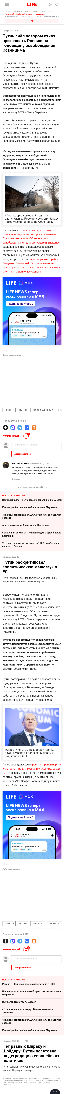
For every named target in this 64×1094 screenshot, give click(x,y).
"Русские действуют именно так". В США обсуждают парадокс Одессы (31, 544)
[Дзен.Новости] (5, 428)
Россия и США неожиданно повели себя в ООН (28, 984)
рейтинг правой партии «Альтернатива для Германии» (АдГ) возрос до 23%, (32, 768)
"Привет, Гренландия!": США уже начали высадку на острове (31, 516)
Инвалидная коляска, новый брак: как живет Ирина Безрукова (31, 993)
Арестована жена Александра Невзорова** (26, 525)
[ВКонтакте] (27, 428)
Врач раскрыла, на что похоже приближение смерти (32, 500)
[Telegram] (20, 428)
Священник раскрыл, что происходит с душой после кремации (31, 534)
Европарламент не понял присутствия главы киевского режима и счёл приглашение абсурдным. (32, 267)
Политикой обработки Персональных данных (24, 14)
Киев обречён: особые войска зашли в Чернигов (29, 507)
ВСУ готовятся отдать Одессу (19, 1002)
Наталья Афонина (13, 355)
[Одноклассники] (34, 428)
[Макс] (13, 428)
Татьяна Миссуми (12, 869)
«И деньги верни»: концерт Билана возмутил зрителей (27, 1011)
